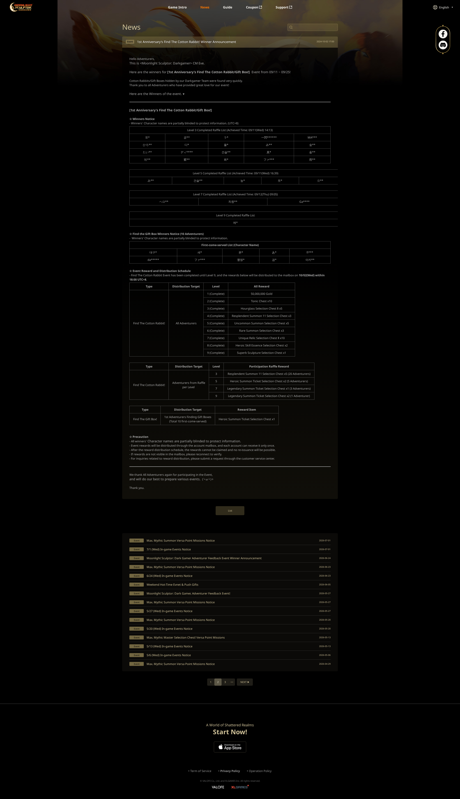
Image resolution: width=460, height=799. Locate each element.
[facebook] (443, 34)
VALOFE (217, 787)
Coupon (252, 7)
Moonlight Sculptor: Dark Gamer (21, 7)
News (204, 7)
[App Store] (230, 747)
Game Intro (177, 7)
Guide (227, 7)
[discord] (443, 45)
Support (282, 7)
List (230, 510)
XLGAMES (240, 787)
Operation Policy (260, 771)
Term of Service (200, 771)
